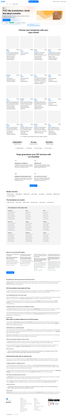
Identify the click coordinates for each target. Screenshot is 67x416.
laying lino (12, 381)
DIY (35, 292)
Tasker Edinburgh (11, 235)
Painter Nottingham (29, 239)
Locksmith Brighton (46, 241)
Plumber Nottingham (29, 237)
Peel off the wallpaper (11, 195)
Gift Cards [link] (21, 407)
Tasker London (18, 202)
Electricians (37, 136)
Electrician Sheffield (46, 227)
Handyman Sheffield (46, 223)
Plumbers (32, 136)
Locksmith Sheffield (46, 230)
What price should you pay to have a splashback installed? (25, 258)
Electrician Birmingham (11, 216)
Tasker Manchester (11, 224)
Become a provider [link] (23, 401)
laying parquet (36, 308)
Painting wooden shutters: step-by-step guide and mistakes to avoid (54, 258)
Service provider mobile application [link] (26, 403)
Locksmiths (45, 136)
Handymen (25, 136)
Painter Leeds (45, 217)
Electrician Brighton (46, 238)
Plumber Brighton (46, 237)
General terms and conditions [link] (39, 406)
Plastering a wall (27, 194)
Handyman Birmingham (11, 212)
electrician (58, 331)
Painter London (42, 202)
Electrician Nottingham (29, 238)
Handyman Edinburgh (11, 234)
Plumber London (26, 202)
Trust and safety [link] (36, 402)
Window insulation (10, 194)
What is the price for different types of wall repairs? (12, 258)
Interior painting (34, 194)
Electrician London (34, 202)
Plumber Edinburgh (11, 237)
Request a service (34, 1)
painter (56, 323)
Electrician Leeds (46, 216)
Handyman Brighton (46, 234)
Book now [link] (6, 20)
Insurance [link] (35, 401)
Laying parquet (49, 194)
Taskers (28, 136)
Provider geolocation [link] (23, 408)
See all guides (10, 272)
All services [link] (16, 414)
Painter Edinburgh (11, 239)
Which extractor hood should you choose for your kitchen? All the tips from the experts (40, 260)
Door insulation (41, 194)
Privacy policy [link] (36, 407)
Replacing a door (57, 194)
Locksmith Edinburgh (11, 241)
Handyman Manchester (11, 223)
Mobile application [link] (23, 402)
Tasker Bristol (28, 213)
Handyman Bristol (28, 212)
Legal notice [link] (36, 408)
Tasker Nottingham (29, 235)
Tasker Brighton (45, 235)
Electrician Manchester (11, 227)
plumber (17, 346)
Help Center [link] (36, 399)
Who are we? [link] (22, 411)
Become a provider (56, 1)
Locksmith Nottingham (29, 241)
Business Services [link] (37, 403)
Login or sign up (63, 1)
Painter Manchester (11, 228)
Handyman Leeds (46, 212)
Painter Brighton (45, 239)
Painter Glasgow (28, 228)
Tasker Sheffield (45, 224)
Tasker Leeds (45, 213)
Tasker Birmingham (11, 213)
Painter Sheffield (45, 228)
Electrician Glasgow (29, 227)
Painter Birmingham (11, 217)
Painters (40, 136)
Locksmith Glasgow (29, 230)
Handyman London (10, 202)
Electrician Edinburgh (11, 238)
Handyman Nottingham (29, 234)
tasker (39, 300)
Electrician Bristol (28, 216)
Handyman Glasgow (29, 223)
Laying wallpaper (18, 194)
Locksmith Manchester (11, 230)
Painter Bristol (28, 217)
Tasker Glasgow (28, 224)
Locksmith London (50, 202)
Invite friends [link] (22, 406)
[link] (12, 48)
